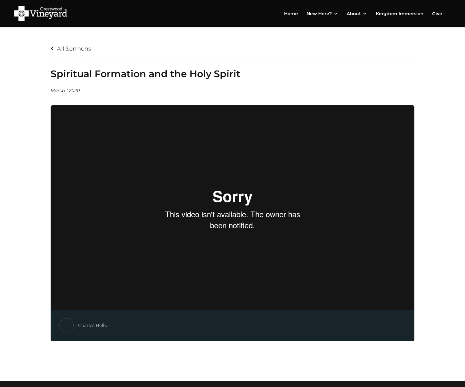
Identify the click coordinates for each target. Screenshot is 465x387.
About (354, 13)
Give (437, 13)
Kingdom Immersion (400, 13)
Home (291, 13)
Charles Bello (92, 325)
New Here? (319, 13)
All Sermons (73, 48)
